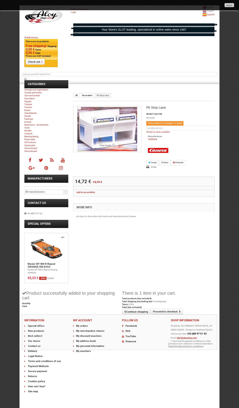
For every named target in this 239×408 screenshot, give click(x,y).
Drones (27, 122)
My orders (82, 325)
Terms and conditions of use (44, 361)
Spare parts (29, 145)
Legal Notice (35, 356)
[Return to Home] (76, 95)
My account (82, 320)
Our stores (33, 341)
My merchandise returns (90, 330)
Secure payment (37, 371)
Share (165, 162)
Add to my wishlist (85, 192)
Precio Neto (29, 139)
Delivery (32, 351)
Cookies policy (36, 381)
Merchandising (31, 136)
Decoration (29, 98)
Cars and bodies (32, 95)
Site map (32, 391)
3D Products (30, 142)
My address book (86, 341)
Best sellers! (34, 335)
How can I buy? (36, 386)
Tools (27, 128)
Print (153, 167)
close (229, 5)
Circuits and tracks (33, 92)
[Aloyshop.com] (46, 15)
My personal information (90, 346)
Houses (28, 107)
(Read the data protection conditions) (186, 346)
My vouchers (83, 351)
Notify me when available (158, 132)
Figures (27, 101)
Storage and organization (36, 89)
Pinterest (179, 162)
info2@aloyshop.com (187, 338)
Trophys (28, 104)
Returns (32, 376)
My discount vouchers (89, 335)
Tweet (153, 162)
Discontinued (30, 151)
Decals (27, 116)
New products (35, 330)
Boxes (27, 110)
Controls (28, 133)
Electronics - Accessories (36, 125)
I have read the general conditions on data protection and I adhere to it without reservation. (190, 342)
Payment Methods (38, 366)
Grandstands (30, 113)
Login (73, 12)
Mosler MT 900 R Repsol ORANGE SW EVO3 (41, 265)
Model (149, 114)
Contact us (37, 203)
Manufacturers (40, 178)
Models (28, 130)
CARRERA (152, 139)
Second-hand (30, 148)
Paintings (28, 119)
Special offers (39, 223)
